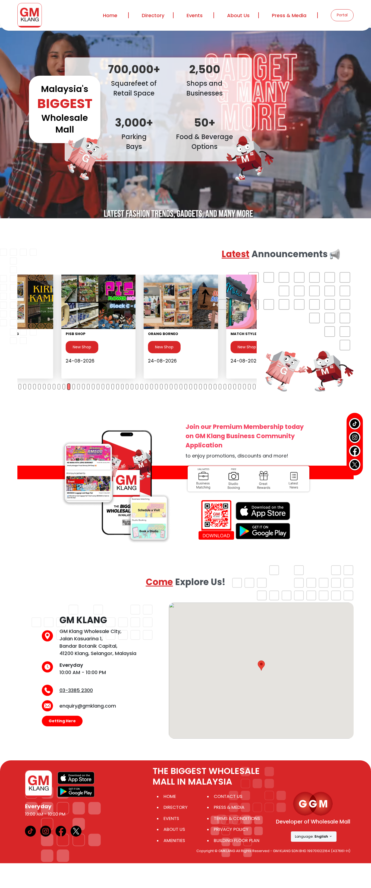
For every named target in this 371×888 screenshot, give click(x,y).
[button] (261, 665)
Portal (342, 15)
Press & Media (289, 15)
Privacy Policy (231, 829)
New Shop (38, 347)
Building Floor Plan (236, 840)
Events (195, 15)
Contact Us (228, 796)
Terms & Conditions (237, 818)
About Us (174, 829)
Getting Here (62, 721)
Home (110, 15)
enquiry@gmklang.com (87, 705)
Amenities (174, 840)
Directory (176, 807)
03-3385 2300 (76, 690)
